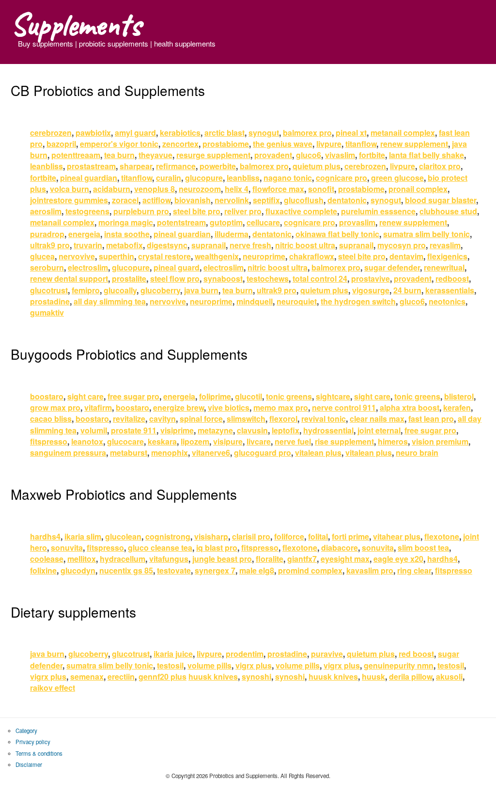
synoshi (256, 676)
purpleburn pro (141, 211)
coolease (46, 558)
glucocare (125, 441)
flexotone (441, 536)
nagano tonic (288, 177)
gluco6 (308, 154)
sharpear (136, 166)
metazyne (215, 430)
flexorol (283, 418)
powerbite (218, 166)
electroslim (88, 267)
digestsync (167, 245)
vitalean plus (318, 452)
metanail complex (403, 132)
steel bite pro (196, 211)
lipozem (195, 441)
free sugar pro (133, 396)
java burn (201, 290)
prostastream (91, 166)
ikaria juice (173, 653)
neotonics (447, 301)
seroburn (47, 267)
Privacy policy (33, 742)
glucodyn (78, 570)
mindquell (254, 301)
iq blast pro (216, 547)
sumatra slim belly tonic (426, 233)
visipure (228, 441)
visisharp (211, 536)
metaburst (128, 452)
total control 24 (320, 278)
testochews (268, 278)
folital (318, 536)
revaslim (445, 245)
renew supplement (414, 143)
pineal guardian (88, 177)
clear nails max (377, 418)
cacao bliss (51, 418)
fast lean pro (431, 418)
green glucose (397, 177)
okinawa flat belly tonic (337, 233)
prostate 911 (133, 430)
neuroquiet (297, 301)
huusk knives (213, 676)
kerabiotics (180, 132)
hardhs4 (45, 536)
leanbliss (46, 166)
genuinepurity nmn (399, 665)
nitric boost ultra (305, 245)
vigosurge (370, 290)
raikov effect (52, 687)
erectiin (121, 676)
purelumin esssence (378, 211)
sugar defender (392, 267)
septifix (266, 200)
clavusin (252, 430)
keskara (162, 441)
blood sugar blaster (440, 200)
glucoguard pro (262, 452)
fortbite (372, 154)
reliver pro (243, 211)
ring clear (414, 570)
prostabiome (225, 143)
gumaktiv (47, 312)
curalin (168, 177)
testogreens (87, 211)
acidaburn (111, 188)
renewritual (444, 267)
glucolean (123, 536)
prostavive (370, 278)
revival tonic (323, 418)
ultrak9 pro (50, 245)
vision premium (440, 441)
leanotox (87, 441)
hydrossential (328, 430)
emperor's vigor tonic (119, 143)
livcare (259, 441)
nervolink (232, 200)
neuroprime (264, 256)
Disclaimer (29, 764)
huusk (373, 676)
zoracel (125, 200)
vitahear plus (396, 536)
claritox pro (440, 166)
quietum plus (317, 166)
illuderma (231, 233)
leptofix (285, 430)
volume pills (209, 665)
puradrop (47, 233)
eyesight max (345, 558)
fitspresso (48, 441)
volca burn (69, 188)
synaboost (223, 278)
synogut (263, 132)
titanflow (360, 143)
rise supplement (344, 441)
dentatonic (347, 200)
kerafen (457, 407)
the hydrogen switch (358, 301)
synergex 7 (215, 570)
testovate (174, 570)
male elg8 (256, 570)
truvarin (88, 245)
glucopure (204, 177)
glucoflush (304, 200)
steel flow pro (175, 278)
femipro (86, 290)
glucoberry (160, 290)
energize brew (178, 407)
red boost (416, 653)
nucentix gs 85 (126, 570)
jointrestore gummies (69, 200)
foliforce (289, 536)
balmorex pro (307, 132)
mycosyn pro (401, 245)
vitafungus (168, 558)
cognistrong (167, 536)
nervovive (77, 256)
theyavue (155, 154)
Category (26, 730)
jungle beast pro (222, 558)
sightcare (333, 396)
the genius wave (282, 143)
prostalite (129, 278)
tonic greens (289, 396)
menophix (169, 452)
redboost (452, 278)
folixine (43, 570)
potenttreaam (75, 154)
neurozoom (200, 188)
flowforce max (278, 188)
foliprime (215, 396)
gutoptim (226, 222)
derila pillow (410, 676)
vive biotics (228, 407)
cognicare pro (341, 177)
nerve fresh (250, 245)
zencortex (180, 143)
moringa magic (125, 222)
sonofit (321, 188)
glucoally (120, 290)
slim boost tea (423, 547)
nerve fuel (293, 441)
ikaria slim (82, 536)
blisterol (459, 396)
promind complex (310, 570)
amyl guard (135, 132)
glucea (42, 256)
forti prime (350, 536)
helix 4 (236, 188)
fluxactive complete (301, 211)
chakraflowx (311, 256)
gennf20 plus (162, 676)
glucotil (248, 396)
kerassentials (449, 290)
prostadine (50, 301)
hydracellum (122, 558)
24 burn (407, 290)
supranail (208, 245)
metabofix (124, 245)
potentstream (181, 222)
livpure (328, 143)
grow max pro (55, 407)
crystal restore (164, 256)
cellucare (263, 222)
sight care (85, 396)
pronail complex (418, 188)
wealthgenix (217, 256)
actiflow (156, 200)
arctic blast (224, 132)
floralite (269, 558)
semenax (87, 676)
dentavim (406, 256)
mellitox (81, 558)
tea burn (119, 154)
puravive (327, 653)
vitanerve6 (211, 452)
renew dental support (69, 278)
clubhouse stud (448, 211)
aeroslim (46, 211)
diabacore (339, 547)
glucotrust (49, 290)
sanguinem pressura (68, 452)
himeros (393, 441)
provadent (273, 154)
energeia (84, 233)
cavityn (162, 418)
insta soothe (127, 233)
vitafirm (98, 407)
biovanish (192, 200)
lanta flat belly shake (426, 154)
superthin (116, 256)
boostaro (46, 396)
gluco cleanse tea (160, 547)
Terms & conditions (39, 753)
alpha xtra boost (409, 407)
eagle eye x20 (398, 558)
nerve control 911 (344, 407)
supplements (76, 24)
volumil (93, 430)
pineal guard (177, 267)
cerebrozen (51, 132)
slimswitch (246, 418)
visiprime (177, 430)
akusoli (449, 676)
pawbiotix (93, 132)
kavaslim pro (369, 570)
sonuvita (67, 547)
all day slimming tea (110, 301)
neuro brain (417, 452)
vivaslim (340, 154)
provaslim (357, 222)
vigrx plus (253, 665)
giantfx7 (302, 558)
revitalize (129, 418)
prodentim (245, 653)
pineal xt (351, 132)
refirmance (176, 166)
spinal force (201, 418)
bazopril (61, 143)
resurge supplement (213, 154)
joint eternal (379, 430)
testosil (170, 665)
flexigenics (447, 256)
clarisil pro (251, 536)
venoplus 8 (154, 188)
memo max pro (280, 407)
